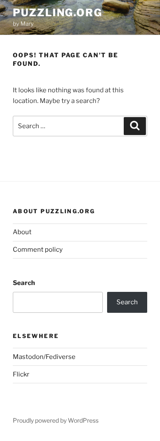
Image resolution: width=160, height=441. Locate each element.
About (22, 232)
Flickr (21, 374)
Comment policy (38, 249)
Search (24, 283)
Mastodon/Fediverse (44, 357)
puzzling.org (57, 12)
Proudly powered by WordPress (56, 420)
